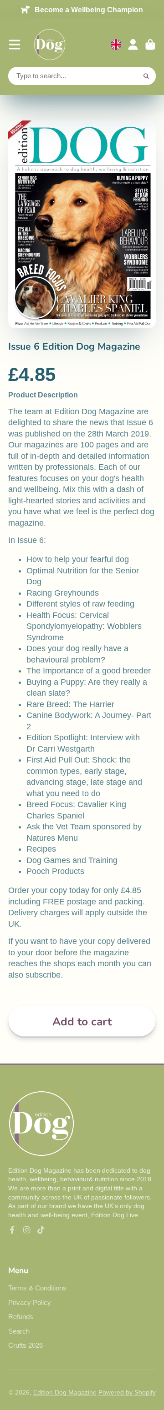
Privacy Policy (29, 1302)
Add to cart (82, 1021)
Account (133, 44)
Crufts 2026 (25, 1345)
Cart (150, 44)
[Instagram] (27, 1230)
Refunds (20, 1316)
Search (19, 1331)
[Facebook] (12, 1230)
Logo (50, 44)
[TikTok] (41, 1230)
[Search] (146, 76)
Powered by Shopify (127, 1392)
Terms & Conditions (37, 1288)
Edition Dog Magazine (65, 1392)
